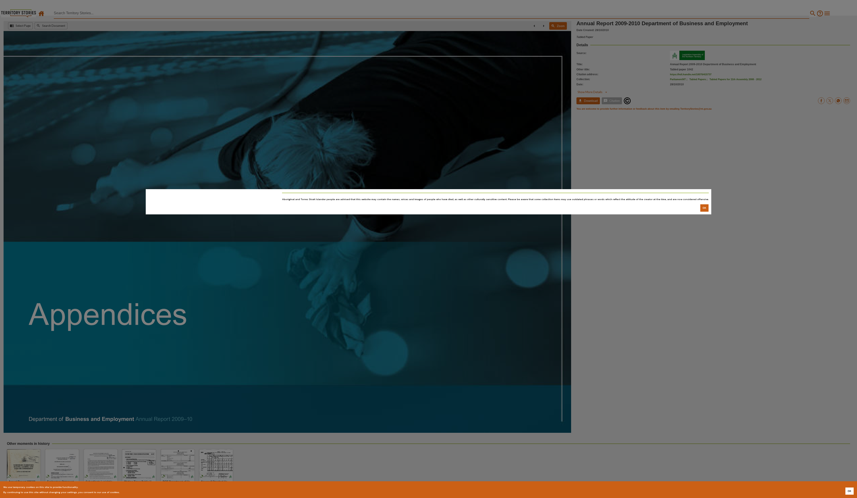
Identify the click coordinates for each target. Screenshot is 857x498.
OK (704, 208)
